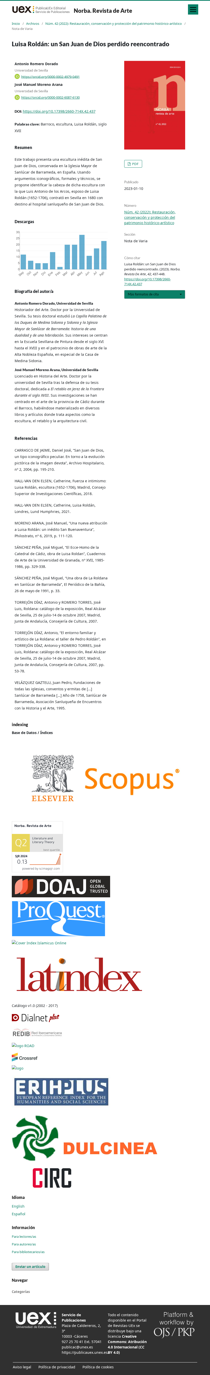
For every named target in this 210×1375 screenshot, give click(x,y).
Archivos (32, 23)
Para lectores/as (24, 1236)
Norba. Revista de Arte (103, 10)
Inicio (16, 23)
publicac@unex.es (77, 1347)
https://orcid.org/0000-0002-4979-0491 (50, 76)
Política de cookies (98, 1367)
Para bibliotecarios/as (28, 1252)
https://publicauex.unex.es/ (85, 1352)
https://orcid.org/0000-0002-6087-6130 (50, 97)
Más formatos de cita (143, 294)
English (18, 1206)
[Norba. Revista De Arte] (105, 778)
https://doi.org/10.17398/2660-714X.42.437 (59, 111)
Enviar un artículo (30, 1266)
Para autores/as (24, 1244)
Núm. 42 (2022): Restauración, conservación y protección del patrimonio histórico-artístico (113, 23)
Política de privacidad (56, 1367)
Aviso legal (22, 1367)
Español (18, 1213)
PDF (135, 164)
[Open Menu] (193, 9)
